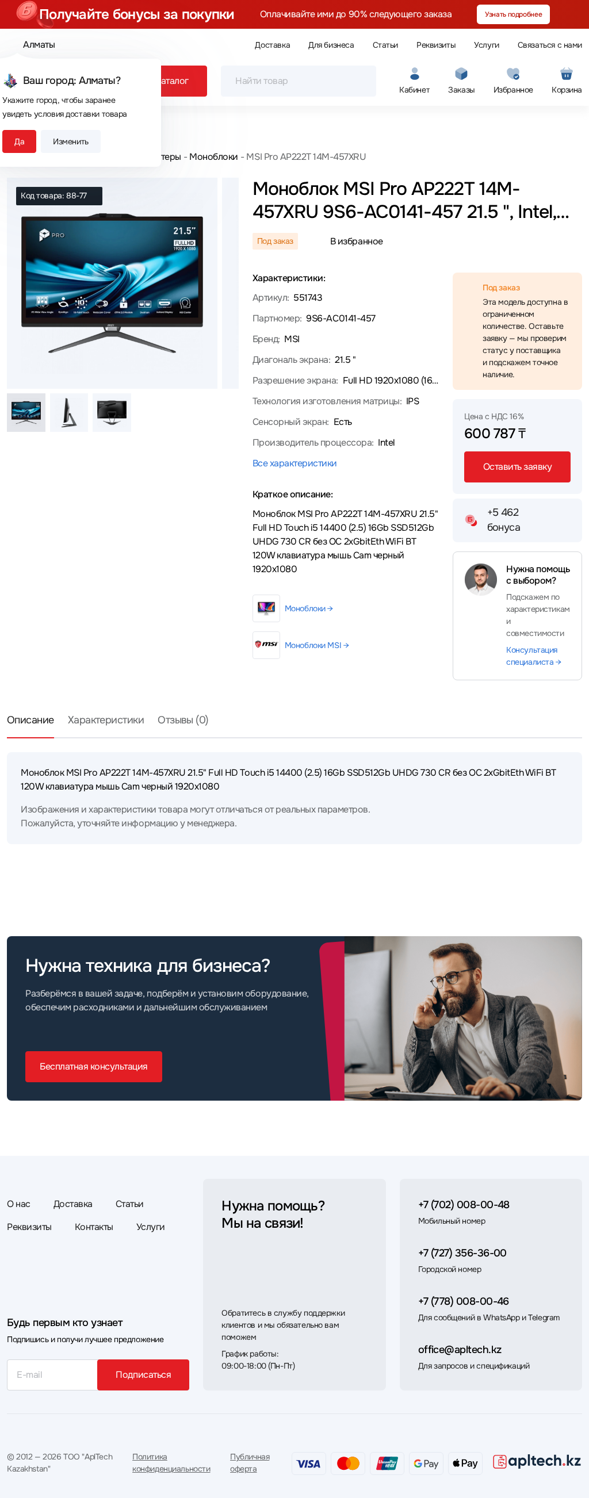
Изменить (71, 141)
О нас (18, 1204)
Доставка (272, 45)
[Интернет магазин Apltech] (537, 1461)
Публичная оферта (249, 1462)
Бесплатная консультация (94, 1066)
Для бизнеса (331, 45)
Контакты (94, 1227)
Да (19, 141)
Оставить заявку (517, 467)
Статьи (385, 45)
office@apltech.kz (460, 1349)
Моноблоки (213, 157)
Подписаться (143, 1375)
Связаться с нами (550, 45)
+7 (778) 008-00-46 (463, 1301)
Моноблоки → (309, 608)
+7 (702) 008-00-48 (464, 1204)
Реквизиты (436, 45)
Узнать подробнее (513, 14)
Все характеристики (295, 463)
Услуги (486, 45)
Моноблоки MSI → (317, 645)
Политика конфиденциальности (171, 1462)
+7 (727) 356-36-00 (462, 1253)
